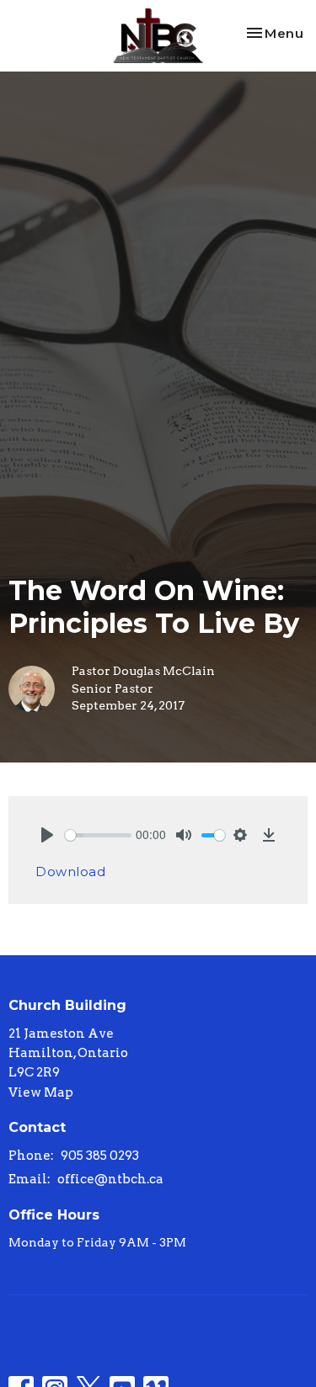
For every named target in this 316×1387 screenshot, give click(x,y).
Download (70, 871)
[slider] (98, 835)
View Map (40, 1092)
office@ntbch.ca (110, 1179)
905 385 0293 (100, 1155)
